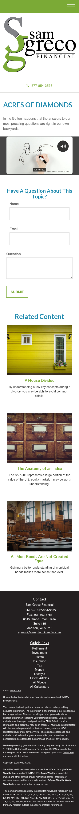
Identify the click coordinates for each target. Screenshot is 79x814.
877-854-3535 (41, 85)
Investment (39, 652)
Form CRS (15, 690)
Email (13, 228)
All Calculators (39, 686)
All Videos (39, 682)
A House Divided (40, 380)
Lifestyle (39, 674)
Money (39, 669)
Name (14, 203)
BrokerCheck (10, 700)
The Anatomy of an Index (39, 468)
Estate (39, 657)
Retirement (39, 648)
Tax (39, 665)
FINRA (29, 773)
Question (13, 254)
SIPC (36, 773)
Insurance (39, 661)
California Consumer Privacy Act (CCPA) (36, 749)
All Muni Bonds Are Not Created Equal (39, 558)
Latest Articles (39, 678)
